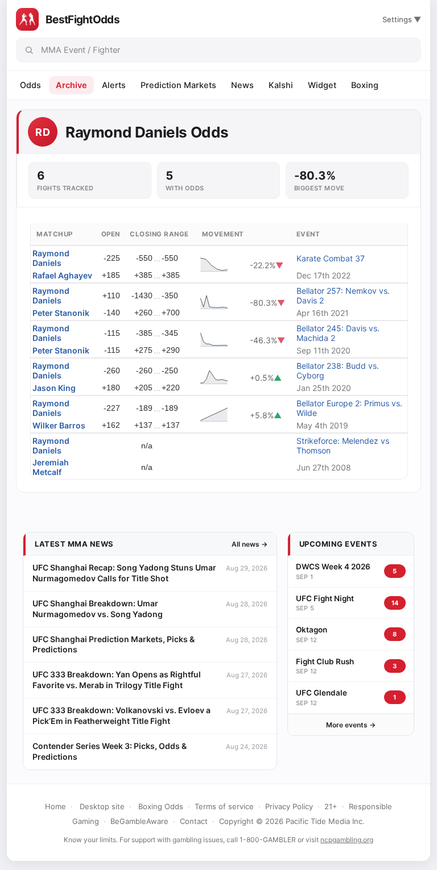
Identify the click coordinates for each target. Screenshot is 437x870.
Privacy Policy (289, 806)
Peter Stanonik (60, 313)
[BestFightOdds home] (27, 19)
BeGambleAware (139, 821)
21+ (330, 806)
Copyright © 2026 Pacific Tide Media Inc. (292, 821)
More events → (351, 725)
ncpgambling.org (346, 839)
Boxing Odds (160, 806)
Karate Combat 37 (330, 258)
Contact (194, 821)
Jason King (54, 388)
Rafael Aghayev (62, 275)
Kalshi (281, 85)
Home (55, 806)
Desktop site (102, 806)
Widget (322, 85)
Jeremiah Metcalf (50, 467)
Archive (71, 85)
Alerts (114, 85)
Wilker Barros (58, 425)
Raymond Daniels (50, 258)
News (242, 85)
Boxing (364, 85)
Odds (30, 85)
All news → (249, 544)
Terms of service (224, 806)
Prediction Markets (178, 85)
